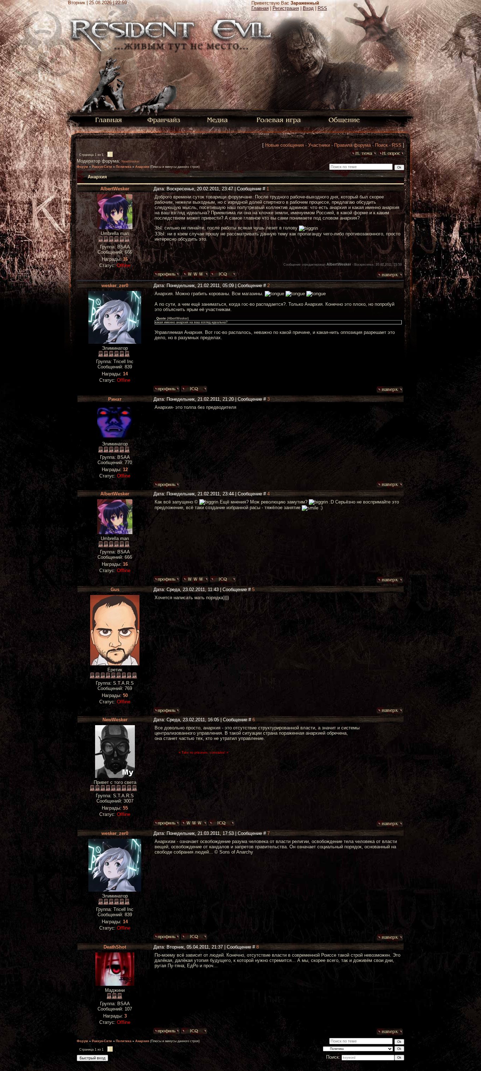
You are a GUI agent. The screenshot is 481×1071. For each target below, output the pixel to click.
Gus (115, 589)
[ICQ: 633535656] (223, 274)
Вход (308, 8)
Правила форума (352, 145)
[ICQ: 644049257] (194, 1031)
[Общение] (344, 119)
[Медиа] (218, 119)
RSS (322, 8)
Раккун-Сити (102, 167)
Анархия (142, 167)
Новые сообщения (284, 145)
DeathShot (115, 947)
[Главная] (108, 119)
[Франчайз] (163, 119)
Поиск (381, 145)
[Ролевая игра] (280, 119)
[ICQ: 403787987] (221, 823)
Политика (123, 167)
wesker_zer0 (114, 285)
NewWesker (130, 161)
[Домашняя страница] (195, 274)
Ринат (114, 399)
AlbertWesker (114, 188)
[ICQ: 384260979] (194, 389)
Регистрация (286, 8)
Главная (260, 8)
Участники (319, 145)
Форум (82, 167)
